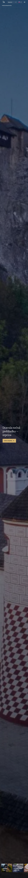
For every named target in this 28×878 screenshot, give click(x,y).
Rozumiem (14, 48)
